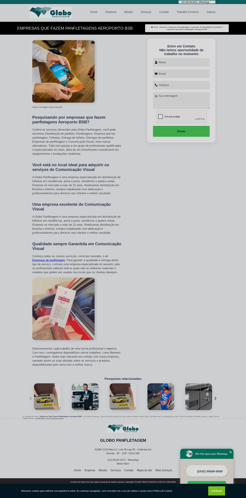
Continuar (217, 491)
